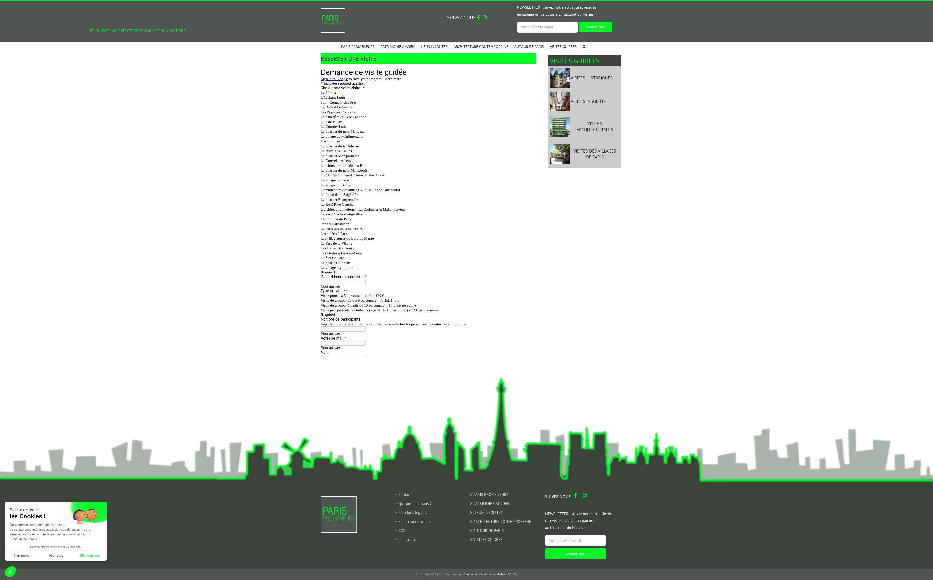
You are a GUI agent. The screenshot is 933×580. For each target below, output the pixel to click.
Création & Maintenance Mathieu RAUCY (490, 574)
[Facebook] (575, 495)
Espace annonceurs (414, 521)
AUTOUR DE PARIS (488, 530)
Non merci (22, 555)
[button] (584, 46)
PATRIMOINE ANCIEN (491, 503)
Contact (404, 494)
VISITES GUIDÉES (488, 539)
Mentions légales (412, 512)
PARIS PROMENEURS (491, 494)
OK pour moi (89, 555)
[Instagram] (584, 495)
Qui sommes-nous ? (415, 503)
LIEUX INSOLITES (488, 512)
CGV (401, 530)
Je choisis (55, 555)
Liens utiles (407, 539)
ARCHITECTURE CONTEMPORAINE (502, 521)
